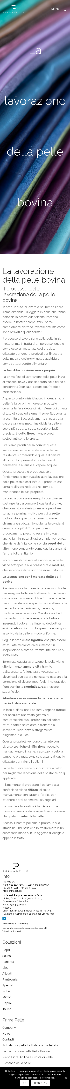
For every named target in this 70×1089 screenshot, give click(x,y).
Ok (24, 1083)
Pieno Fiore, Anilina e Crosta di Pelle (27, 1057)
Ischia (6, 991)
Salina (6, 956)
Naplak (7, 1003)
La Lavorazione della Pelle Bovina (26, 1051)
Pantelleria (10, 979)
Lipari (6, 967)
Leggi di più (40, 1083)
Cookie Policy (22, 923)
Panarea (8, 961)
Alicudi (7, 973)
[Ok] (66, 1078)
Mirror (6, 997)
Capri (6, 950)
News (6, 1033)
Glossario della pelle (16, 1063)
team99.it (17, 931)
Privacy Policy (8, 923)
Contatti (8, 1039)
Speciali (7, 985)
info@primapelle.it (11, 891)
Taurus (7, 1009)
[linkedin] (4, 918)
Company (9, 1027)
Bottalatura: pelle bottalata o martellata (30, 1045)
